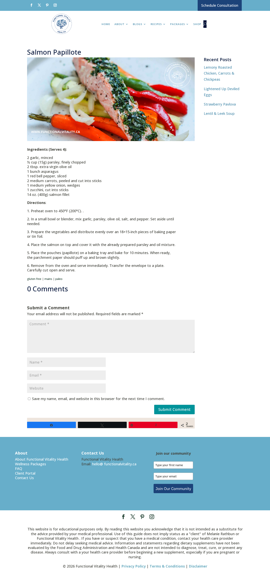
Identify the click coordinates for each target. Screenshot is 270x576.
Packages (177, 24)
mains (48, 279)
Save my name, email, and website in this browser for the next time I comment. (98, 398)
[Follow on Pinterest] (47, 5)
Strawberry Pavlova (220, 104)
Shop (197, 24)
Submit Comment (174, 409)
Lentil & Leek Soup (219, 113)
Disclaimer (198, 566)
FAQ (18, 468)
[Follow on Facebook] (31, 5)
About (119, 24)
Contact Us (24, 477)
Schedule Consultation (219, 5)
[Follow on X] (39, 5)
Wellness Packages (30, 464)
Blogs (137, 24)
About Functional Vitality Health (41, 459)
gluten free (34, 279)
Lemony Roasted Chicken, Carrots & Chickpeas (219, 73)
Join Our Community (173, 488)
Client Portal (25, 473)
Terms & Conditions (167, 566)
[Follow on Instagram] (55, 5)
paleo (58, 279)
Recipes (156, 24)
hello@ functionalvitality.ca (114, 464)
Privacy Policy (133, 566)
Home (106, 24)
